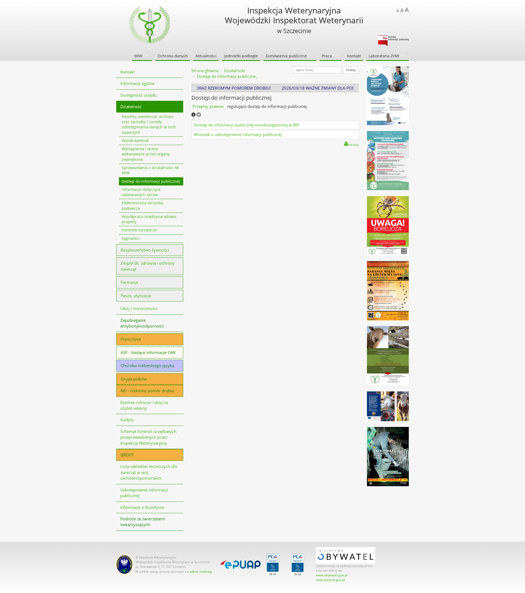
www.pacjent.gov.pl (330, 579)
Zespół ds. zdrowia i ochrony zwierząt (148, 266)
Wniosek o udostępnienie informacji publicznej (238, 134)
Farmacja (129, 282)
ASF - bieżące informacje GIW (148, 352)
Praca (327, 55)
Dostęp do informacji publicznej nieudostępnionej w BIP (246, 125)
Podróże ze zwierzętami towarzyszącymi (142, 521)
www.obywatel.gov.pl (332, 575)
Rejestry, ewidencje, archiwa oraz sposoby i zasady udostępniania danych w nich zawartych (149, 124)
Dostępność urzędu (138, 95)
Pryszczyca (131, 339)
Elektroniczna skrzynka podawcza (142, 205)
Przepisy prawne (208, 106)
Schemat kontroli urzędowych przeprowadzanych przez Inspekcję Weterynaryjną (148, 437)
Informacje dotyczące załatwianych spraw (141, 192)
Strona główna (204, 70)
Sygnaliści (131, 238)
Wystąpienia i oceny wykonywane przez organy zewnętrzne (146, 154)
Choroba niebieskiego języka (147, 365)
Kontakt (354, 55)
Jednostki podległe (241, 55)
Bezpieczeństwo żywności (145, 250)
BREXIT (127, 455)
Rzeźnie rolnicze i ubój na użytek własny (144, 405)
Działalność (131, 106)
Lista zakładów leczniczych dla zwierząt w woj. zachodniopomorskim (148, 472)
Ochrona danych (173, 55)
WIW (138, 55)
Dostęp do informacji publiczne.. (227, 76)
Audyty (127, 419)
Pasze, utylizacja (136, 295)
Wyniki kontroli (135, 140)
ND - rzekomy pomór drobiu (147, 390)
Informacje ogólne (137, 83)
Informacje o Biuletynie (142, 507)
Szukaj (351, 69)
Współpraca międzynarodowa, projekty (149, 219)
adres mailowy (201, 571)
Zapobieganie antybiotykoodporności (142, 323)
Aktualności (206, 55)
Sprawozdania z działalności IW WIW (150, 170)
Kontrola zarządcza (139, 230)
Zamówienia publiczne (286, 55)
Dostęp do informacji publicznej (151, 181)
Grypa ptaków (134, 379)
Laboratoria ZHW (384, 55)
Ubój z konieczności (139, 308)
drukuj (353, 144)
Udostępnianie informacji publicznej (144, 492)
